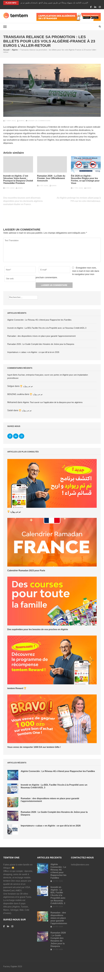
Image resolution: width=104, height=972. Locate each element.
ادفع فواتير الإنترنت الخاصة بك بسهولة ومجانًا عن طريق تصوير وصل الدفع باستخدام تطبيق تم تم (59, 3)
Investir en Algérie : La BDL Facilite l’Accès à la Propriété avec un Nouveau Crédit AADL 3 (46, 328)
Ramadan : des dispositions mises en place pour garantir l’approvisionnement (41, 336)
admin (21, 120)
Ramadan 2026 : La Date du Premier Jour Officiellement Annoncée (51, 178)
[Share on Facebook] (101, 480)
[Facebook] (91, 7)
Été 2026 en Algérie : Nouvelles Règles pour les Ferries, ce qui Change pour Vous (85, 179)
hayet (9, 375)
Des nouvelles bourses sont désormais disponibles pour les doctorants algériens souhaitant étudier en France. (23, 201)
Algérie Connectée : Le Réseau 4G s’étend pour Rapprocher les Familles (39, 320)
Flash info (11, 3)
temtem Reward (15, 688)
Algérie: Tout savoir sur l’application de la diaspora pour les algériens (53, 402)
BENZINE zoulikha (15, 394)
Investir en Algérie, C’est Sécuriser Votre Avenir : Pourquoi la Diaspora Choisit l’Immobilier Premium (18, 179)
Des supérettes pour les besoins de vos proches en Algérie (37, 629)
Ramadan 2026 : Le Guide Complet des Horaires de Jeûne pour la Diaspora (40, 344)
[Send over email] (101, 486)
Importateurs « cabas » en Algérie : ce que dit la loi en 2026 (33, 352)
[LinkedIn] (95, 7)
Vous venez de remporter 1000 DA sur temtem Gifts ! (34, 747)
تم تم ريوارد (27, 386)
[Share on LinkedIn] (101, 492)
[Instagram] (100, 7)
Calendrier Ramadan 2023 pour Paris (26, 570)
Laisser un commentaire (39, 120)
